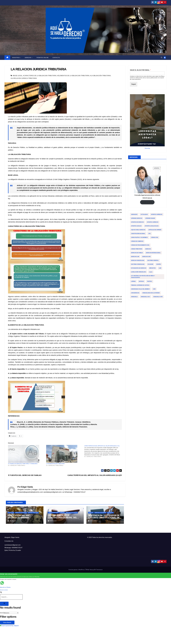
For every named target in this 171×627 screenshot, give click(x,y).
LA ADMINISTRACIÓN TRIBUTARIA (55, 463)
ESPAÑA (158, 264)
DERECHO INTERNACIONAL (153, 252)
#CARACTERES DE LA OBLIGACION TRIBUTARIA (39, 75)
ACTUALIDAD (11, 512)
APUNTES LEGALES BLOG (151, 226)
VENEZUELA (134, 296)
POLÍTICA (149, 281)
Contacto (56, 57)
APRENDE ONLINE (150, 218)
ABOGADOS (134, 214)
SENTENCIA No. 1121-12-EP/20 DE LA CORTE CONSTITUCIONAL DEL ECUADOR (104, 517)
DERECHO (62, 512)
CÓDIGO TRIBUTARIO (136, 249)
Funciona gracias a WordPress (77, 569)
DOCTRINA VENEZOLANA (137, 264)
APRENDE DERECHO (136, 218)
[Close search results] (4, 604)
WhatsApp (147, 148)
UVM (154, 289)
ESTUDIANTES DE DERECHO (138, 268)
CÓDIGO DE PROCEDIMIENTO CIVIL (140, 245)
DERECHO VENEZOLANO (137, 260)
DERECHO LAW (135, 256)
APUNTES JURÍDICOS (152, 222)
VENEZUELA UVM (157, 296)
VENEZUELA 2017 (145, 296)
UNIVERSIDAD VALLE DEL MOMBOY (140, 289)
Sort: (1, 613)
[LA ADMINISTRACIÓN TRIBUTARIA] (64, 454)
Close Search (7, 622)
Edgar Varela (27, 487)
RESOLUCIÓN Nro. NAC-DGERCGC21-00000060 (19, 516)
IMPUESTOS (152, 268)
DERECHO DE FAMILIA (137, 252)
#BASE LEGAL (17, 75)
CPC (149, 233)
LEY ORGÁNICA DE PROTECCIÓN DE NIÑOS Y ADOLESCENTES (143, 276)
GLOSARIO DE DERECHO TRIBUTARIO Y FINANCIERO (22, 463)
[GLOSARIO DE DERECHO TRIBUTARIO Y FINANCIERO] (26, 454)
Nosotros (16, 57)
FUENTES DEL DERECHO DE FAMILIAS (25, 475)
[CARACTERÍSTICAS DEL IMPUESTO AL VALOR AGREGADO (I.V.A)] (103, 451)
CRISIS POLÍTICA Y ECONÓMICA (139, 237)
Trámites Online (42, 57)
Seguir (133, 84)
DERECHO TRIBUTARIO (33, 512)
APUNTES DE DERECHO (137, 222)
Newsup (92, 569)
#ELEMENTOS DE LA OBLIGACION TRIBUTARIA (73, 75)
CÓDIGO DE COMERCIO (137, 241)
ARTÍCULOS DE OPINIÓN (154, 229)
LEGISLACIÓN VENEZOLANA (138, 272)
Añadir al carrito (147, 202)
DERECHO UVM (146, 256)
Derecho (28, 57)
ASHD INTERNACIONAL (53, 512)
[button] (161, 57)
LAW (160, 268)
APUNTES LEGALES (136, 226)
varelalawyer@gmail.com (12, 545)
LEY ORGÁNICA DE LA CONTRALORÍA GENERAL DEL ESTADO (62, 517)
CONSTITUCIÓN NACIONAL (138, 233)
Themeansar (99, 569)
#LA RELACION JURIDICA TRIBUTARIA (24, 78)
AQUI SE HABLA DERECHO (138, 229)
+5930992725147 (16, 547)
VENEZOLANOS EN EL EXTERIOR (151, 292)
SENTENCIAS (110, 512)
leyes (150, 272)
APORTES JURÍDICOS (156, 214)
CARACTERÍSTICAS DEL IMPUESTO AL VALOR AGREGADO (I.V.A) (94, 475)
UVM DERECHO (135, 292)
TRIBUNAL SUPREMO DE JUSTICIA (140, 285)
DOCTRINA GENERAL (153, 260)
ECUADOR (150, 264)
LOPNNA (133, 281)
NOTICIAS (141, 281)
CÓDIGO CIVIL (154, 237)
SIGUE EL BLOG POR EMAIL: (140, 70)
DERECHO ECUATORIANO (21, 512)
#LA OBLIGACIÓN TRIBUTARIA (100, 75)
